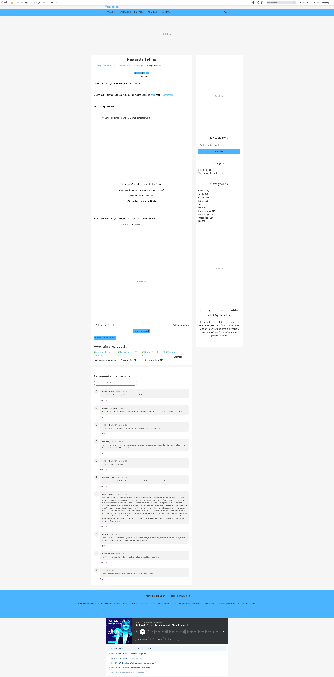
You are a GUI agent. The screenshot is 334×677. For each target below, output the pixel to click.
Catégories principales (132, 12)
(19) (203, 201)
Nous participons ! (138, 65)
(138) (203, 191)
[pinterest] (262, 2)
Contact (166, 12)
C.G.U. (174, 603)
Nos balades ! (205, 170)
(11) (207, 211)
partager (159, 639)
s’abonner (144, 639)
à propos (173, 639)
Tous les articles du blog (210, 173)
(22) (203, 197)
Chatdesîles (224, 332)
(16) (202, 204)
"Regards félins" (167, 95)
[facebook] (253, 2)
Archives (152, 12)
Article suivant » (181, 325)
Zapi (153, 95)
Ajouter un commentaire (115, 383)
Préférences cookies (248, 603)
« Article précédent (104, 325)
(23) (203, 194)
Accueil (111, 12)
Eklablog (185, 596)
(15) (203, 208)
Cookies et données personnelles (228, 603)
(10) (202, 221)
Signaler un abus (164, 603)
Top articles (144, 603)
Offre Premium (209, 603)
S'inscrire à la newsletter (104, 338)
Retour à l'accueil (141, 331)
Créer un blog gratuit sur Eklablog (125, 603)
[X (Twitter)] (257, 2)
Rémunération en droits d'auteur (190, 603)
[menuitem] (111, 12)
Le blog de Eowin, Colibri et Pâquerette (111, 65)
